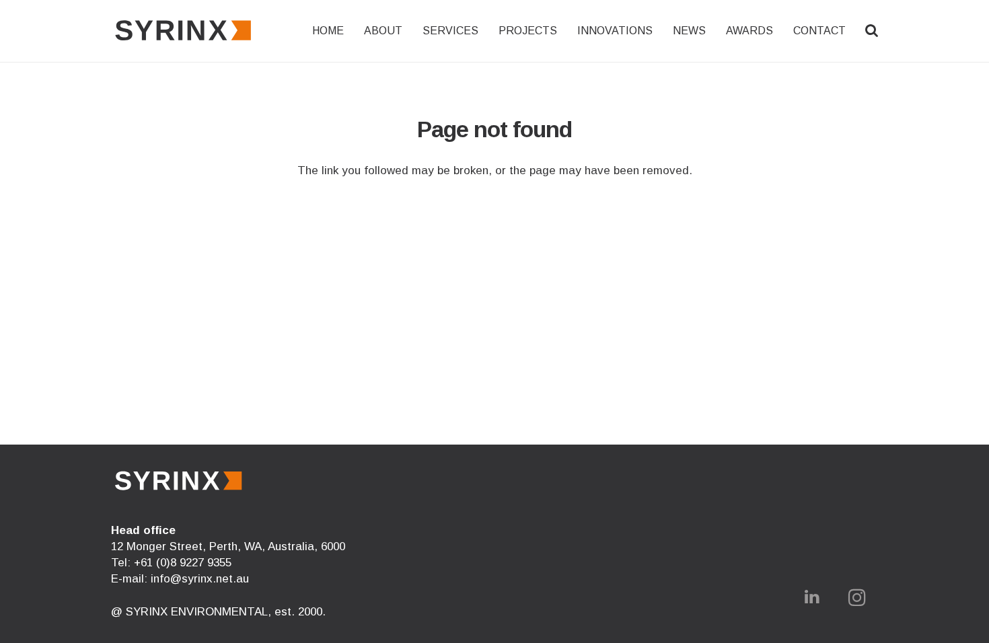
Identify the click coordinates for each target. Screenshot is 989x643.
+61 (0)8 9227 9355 (182, 562)
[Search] (871, 31)
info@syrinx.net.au (200, 578)
